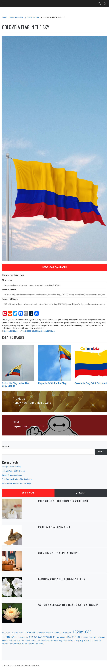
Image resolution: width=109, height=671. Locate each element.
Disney (76, 641)
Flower (86, 641)
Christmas (54, 641)
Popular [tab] (30, 493)
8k (9, 633)
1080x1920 (30, 632)
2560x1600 (49, 637)
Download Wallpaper (54, 267)
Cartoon (34, 641)
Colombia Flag (11, 331)
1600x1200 (67, 633)
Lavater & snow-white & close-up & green (61, 579)
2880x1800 (60, 637)
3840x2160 (73, 637)
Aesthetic (93, 637)
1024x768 (14, 633)
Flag (81, 641)
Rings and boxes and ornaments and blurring (63, 501)
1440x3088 (26, 331)
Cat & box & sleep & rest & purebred (58, 553)
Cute (65, 641)
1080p (21, 633)
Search (5, 446)
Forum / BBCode (10, 299)
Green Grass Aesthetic (12, 475)
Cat (39, 641)
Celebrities (45, 641)
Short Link (7, 280)
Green (96, 641)
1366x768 (49, 633)
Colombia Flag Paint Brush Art (91, 383)
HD (100, 641)
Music (24, 644)
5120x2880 (84, 637)
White (41, 644)
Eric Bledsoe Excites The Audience (17, 479)
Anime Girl (12, 641)
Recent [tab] (82, 493)
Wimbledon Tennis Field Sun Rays (16, 483)
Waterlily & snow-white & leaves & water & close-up (68, 605)
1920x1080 (81, 632)
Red (36, 644)
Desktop (70, 641)
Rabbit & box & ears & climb (54, 527)
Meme (11, 644)
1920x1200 (9, 637)
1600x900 (58, 633)
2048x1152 (23, 637)
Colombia (36, 331)
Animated (101, 637)
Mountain (17, 644)
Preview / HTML (9, 289)
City (60, 641)
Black (28, 641)
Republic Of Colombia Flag (52, 383)
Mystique (31, 644)
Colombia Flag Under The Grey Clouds (15, 384)
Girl (91, 641)
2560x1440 (35, 637)
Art (18, 641)
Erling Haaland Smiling (11, 466)
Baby (22, 641)
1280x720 (41, 633)
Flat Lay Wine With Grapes (13, 471)
